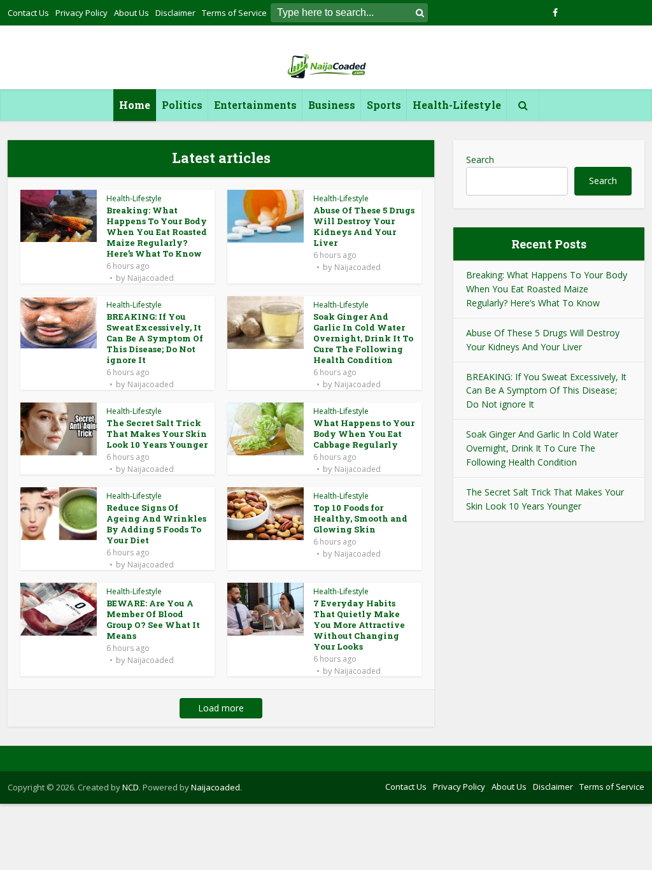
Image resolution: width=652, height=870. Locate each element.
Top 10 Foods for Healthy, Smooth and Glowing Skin (360, 518)
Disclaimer (175, 12)
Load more (221, 708)
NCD (130, 787)
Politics (182, 104)
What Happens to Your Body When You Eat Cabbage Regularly (364, 433)
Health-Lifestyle (457, 104)
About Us (131, 12)
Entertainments (255, 104)
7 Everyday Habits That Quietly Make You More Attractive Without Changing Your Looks (359, 624)
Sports (384, 104)
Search (480, 159)
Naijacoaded (150, 278)
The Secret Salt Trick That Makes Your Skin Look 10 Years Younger (157, 433)
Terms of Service (611, 786)
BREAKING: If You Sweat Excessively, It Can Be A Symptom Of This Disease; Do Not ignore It (154, 338)
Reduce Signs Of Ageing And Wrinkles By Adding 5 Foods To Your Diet (156, 524)
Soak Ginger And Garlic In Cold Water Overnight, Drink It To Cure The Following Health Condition (363, 338)
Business (331, 104)
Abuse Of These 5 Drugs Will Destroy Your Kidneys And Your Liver (364, 226)
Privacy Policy (81, 12)
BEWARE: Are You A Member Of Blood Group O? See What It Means (153, 619)
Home (134, 104)
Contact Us (28, 12)
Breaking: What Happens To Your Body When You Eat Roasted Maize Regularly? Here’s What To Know (156, 231)
